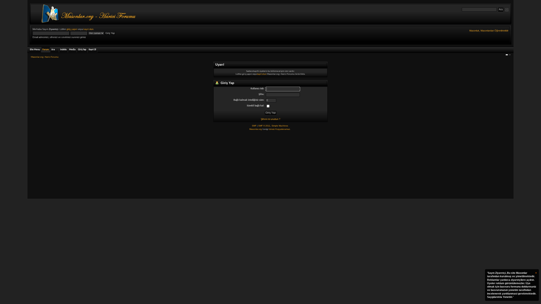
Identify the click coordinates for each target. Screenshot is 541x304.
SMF (254, 126)
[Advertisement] (270, 164)
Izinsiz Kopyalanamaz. (280, 129)
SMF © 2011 (264, 126)
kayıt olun (88, 29)
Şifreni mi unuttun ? (270, 119)
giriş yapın (72, 29)
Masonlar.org (255, 129)
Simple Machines (280, 126)
